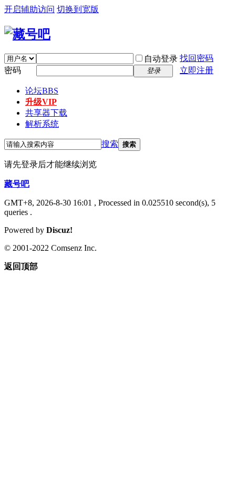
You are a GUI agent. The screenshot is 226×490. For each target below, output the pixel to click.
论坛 (41, 90)
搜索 (109, 143)
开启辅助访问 (29, 9)
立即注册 (196, 70)
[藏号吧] (27, 34)
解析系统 (42, 123)
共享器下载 (46, 112)
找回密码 (196, 58)
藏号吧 (16, 183)
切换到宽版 (78, 9)
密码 (12, 70)
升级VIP (41, 101)
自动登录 (161, 58)
